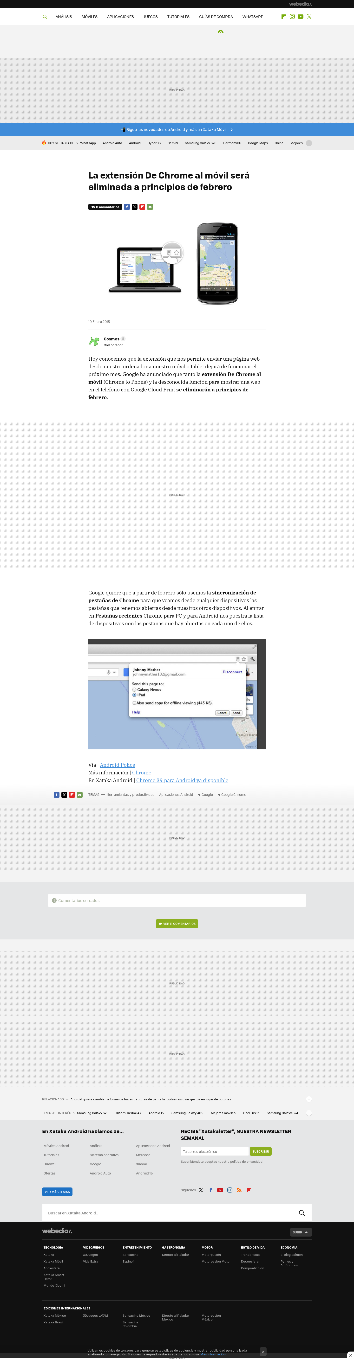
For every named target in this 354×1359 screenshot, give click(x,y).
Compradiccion (252, 1268)
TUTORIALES (178, 16)
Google (207, 794)
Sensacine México (136, 1315)
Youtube (300, 16)
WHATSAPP (253, 16)
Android (135, 142)
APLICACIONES (120, 16)
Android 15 (156, 1112)
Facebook (127, 207)
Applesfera (52, 1268)
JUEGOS (151, 16)
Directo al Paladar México (175, 1317)
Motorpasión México (211, 1317)
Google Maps (258, 142)
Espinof (128, 1261)
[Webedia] (300, 4)
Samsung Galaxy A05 (187, 1112)
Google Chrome (233, 794)
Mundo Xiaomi (54, 1285)
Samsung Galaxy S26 (200, 142)
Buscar (302, 1212)
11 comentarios (107, 206)
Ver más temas (57, 1191)
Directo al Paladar (175, 1254)
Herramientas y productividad (131, 794)
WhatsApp (88, 142)
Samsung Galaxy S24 (282, 1112)
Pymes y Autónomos (289, 1263)
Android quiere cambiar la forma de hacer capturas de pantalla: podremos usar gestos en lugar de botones (151, 1099)
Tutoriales (51, 1154)
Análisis (96, 1145)
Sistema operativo (104, 1154)
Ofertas (50, 1173)
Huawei (49, 1163)
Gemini (173, 142)
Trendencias (250, 1254)
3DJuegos (90, 1254)
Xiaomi (141, 1163)
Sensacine (130, 1254)
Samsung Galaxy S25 (93, 1112)
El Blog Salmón (292, 1254)
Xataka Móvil (53, 1261)
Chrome (141, 772)
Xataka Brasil (53, 1322)
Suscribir (260, 1151)
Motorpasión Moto (215, 1261)
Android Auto (112, 142)
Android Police (117, 764)
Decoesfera (250, 1261)
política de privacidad (246, 1161)
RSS (239, 1189)
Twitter (309, 16)
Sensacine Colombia (130, 1324)
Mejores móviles (223, 1112)
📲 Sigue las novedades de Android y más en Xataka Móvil (174, 129)
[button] (114, 339)
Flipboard (284, 16)
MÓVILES (90, 16)
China (279, 142)
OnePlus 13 (251, 1112)
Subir (297, 1232)
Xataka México (55, 1315)
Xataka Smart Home (54, 1276)
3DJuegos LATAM (95, 1315)
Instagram (292, 16)
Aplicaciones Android (176, 794)
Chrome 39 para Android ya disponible (182, 780)
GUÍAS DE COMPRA (216, 16)
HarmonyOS (232, 142)
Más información (213, 1354)
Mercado (143, 1154)
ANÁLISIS (64, 16)
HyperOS (154, 142)
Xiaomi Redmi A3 (129, 1112)
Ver (179, 923)
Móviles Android (56, 1145)
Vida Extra (90, 1261)
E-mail (150, 207)
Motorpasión (211, 1254)
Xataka (49, 1254)
